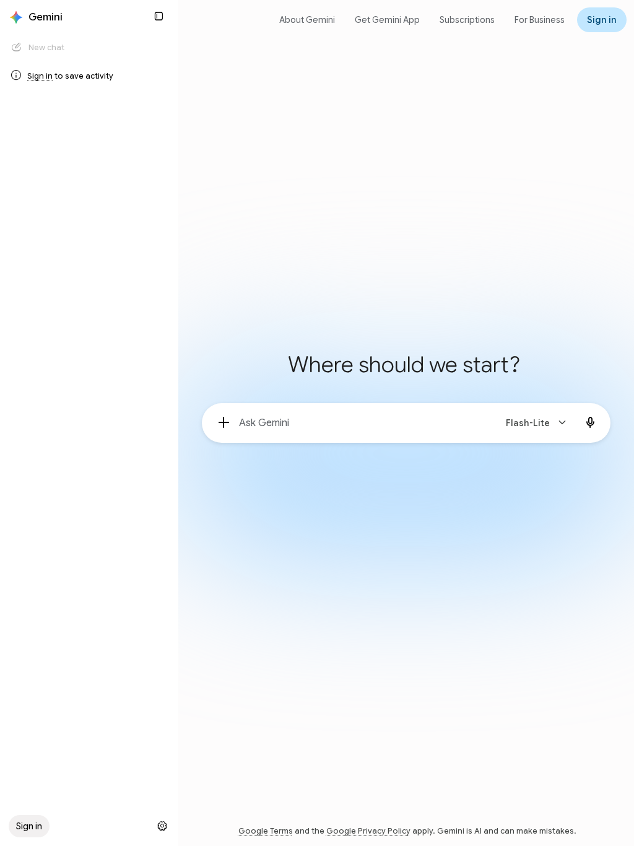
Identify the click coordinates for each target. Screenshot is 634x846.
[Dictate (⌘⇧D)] (591, 423)
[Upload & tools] (224, 423)
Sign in (40, 76)
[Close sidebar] (158, 16)
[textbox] (362, 423)
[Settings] (162, 826)
